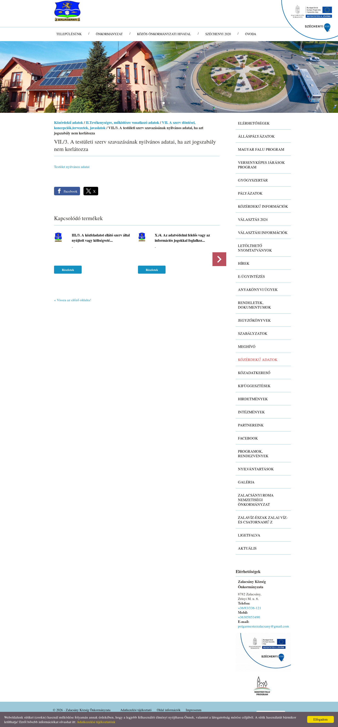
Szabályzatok (252, 333)
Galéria (246, 482)
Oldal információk (168, 710)
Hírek (243, 263)
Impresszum (193, 710)
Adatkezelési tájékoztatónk (96, 721)
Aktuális (247, 548)
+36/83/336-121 (249, 607)
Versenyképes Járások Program (261, 164)
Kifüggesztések (254, 385)
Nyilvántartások (256, 468)
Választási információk (263, 232)
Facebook (248, 438)
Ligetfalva (249, 535)
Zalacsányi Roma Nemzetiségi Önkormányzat (256, 500)
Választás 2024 (253, 219)
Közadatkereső (254, 372)
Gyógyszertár (253, 180)
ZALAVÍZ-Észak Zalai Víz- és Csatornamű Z (263, 519)
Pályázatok (250, 193)
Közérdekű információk (263, 206)
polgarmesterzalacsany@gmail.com (263, 626)
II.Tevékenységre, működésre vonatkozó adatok (122, 122)
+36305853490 (249, 617)
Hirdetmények (253, 398)
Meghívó (246, 346)
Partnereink (251, 425)
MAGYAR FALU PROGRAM (261, 149)
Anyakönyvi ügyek (258, 289)
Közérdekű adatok (68, 122)
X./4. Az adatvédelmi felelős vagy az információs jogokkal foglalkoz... (182, 237)
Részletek (68, 269)
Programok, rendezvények (253, 453)
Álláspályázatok (256, 136)
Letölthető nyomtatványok (255, 248)
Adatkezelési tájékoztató (136, 710)
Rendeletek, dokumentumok (254, 305)
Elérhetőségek (254, 123)
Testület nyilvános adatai (71, 166)
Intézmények (251, 411)
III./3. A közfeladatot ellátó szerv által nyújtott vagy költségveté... (101, 237)
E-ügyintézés (251, 276)
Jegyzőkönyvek (254, 320)
